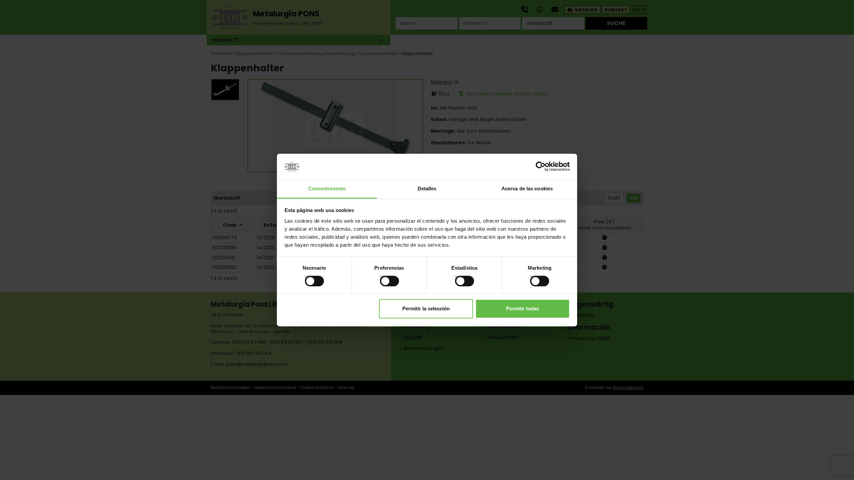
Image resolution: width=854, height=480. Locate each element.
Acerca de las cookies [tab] (527, 188)
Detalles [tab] (427, 188)
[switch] (382, 278)
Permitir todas (522, 308)
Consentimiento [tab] (327, 188)
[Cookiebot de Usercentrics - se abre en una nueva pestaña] (540, 167)
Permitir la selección (426, 308)
